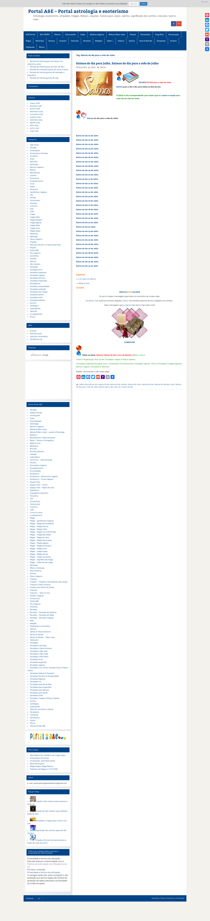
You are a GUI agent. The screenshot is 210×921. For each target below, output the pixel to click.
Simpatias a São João (39, 651)
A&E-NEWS (45, 34)
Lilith (32, 211)
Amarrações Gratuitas (39, 153)
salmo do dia (115, 384)
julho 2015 (34, 125)
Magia (28, 41)
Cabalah (33, 454)
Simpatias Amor (101, 364)
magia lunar (35, 228)
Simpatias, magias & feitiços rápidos (120, 359)
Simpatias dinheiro (37, 278)
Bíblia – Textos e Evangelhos (42, 440)
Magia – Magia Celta (38, 529)
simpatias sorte (36, 297)
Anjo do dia (99, 359)
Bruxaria (33, 449)
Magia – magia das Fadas (40, 535)
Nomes (51, 41)
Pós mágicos (35, 253)
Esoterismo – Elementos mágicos (44, 476)
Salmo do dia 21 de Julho (87, 222)
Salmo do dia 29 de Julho (87, 257)
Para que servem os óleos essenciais (45, 245)
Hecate (33, 198)
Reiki (32, 621)
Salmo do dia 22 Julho (85, 227)
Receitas (87, 41)
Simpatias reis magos (39, 292)
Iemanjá (33, 203)
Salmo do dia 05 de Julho (87, 153)
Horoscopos (173, 34)
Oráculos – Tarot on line (40, 593)
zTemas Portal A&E (37, 726)
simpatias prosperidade (39, 286)
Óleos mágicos (36, 576)
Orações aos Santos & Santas (42, 587)
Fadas (32, 186)
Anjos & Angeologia (85, 359)
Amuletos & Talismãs (100, 367)
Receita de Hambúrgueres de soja (44, 78)
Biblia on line (84, 283)
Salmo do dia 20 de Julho (87, 218)
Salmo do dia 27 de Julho (87, 248)
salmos (105, 296)
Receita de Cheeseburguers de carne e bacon (49, 69)
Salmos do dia (147, 384)
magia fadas (35, 225)
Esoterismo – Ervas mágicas (41, 479)
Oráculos (75, 41)
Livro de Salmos (124, 355)
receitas (33, 259)
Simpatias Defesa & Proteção (42, 673)
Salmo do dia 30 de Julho (87, 262)
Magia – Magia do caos (39, 537)
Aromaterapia (35, 421)
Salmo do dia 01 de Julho (87, 136)
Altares (57, 34)
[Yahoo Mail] (207, 39)
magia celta (35, 217)
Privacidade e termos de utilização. (43, 872)
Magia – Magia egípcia (39, 543)
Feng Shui (159, 34)
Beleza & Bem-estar (117, 34)
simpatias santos (37, 295)
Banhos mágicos (97, 34)
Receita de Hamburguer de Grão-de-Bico (47, 67)
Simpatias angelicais (85, 364)
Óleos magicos (36, 239)
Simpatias (161, 41)
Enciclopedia (35, 471)
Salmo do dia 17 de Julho (87, 205)
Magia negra (35, 231)
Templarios (34, 712)
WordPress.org (36, 339)
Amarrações (70, 34)
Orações (62, 41)
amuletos (34, 156)
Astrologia (34, 424)
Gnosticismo (35, 501)
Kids (31, 209)
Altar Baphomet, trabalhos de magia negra (47, 755)
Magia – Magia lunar (38, 548)
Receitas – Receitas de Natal (42, 615)
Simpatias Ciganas (37, 275)
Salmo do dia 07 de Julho (87, 162)
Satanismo (34, 640)
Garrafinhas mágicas (38, 192)
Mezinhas (40, 41)
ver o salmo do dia (125, 387)
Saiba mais (133, 4)
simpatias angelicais (38, 272)
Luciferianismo (36, 515)
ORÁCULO (123, 292)
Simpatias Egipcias (37, 679)
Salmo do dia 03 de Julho (87, 144)
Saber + (110, 41)
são (96, 301)
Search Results (145, 41)
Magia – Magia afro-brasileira (42, 524)
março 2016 (35, 103)
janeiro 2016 (35, 109)
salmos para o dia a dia (108, 387)
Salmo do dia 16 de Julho (87, 201)
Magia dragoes (36, 220)
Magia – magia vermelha (40, 557)
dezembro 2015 (36, 111)
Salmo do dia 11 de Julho (87, 179)
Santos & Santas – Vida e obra (42, 637)
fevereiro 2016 (36, 106)
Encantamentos (127, 364)
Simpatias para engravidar (40, 687)
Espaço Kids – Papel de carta (42, 488)
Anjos (82, 34)
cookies (33, 175)
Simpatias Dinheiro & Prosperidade (44, 676)
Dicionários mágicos (38, 465)
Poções (33, 247)
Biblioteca (34, 446)
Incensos (33, 206)
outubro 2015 (35, 117)
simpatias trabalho (37, 300)
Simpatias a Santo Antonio (41, 648)
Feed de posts (36, 334)
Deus (126, 301)
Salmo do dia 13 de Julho (87, 188)
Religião (98, 41)
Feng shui (34, 189)
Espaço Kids (35, 482)
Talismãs (33, 311)
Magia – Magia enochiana (40, 546)
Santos (132, 41)
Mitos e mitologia (37, 568)
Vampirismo (35, 718)
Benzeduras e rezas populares (42, 438)
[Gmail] (207, 34)
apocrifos (34, 162)
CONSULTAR (129, 342)
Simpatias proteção (38, 289)
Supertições (35, 707)
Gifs (31, 195)
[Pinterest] (207, 15)
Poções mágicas (37, 596)
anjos (32, 159)
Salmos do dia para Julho (164, 384)
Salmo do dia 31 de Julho (87, 266)
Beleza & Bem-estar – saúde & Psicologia (47, 432)
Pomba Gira (35, 598)
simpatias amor (36, 270)
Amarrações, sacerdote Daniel (42, 761)
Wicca (41, 47)
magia (32, 214)
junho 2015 (34, 128)
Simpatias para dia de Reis (41, 684)
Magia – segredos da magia (41, 560)
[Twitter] (207, 29)
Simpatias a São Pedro (39, 657)
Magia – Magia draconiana (41, 540)
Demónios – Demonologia (41, 460)
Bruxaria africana (37, 451)
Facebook (29, 898)
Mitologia (34, 236)
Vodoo (32, 720)
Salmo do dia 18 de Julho (87, 209)
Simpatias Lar (35, 681)
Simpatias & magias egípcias (169, 364)
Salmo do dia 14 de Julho (87, 192)
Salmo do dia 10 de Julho (87, 175)
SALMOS (142, 82)
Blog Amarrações (37, 764)
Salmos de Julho (134, 384)
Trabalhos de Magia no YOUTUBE (44, 769)
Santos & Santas (36, 634)
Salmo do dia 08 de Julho (87, 166)
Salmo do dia (110, 355)
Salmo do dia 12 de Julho (87, 183)
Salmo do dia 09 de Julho (87, 170)
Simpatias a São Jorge (39, 654)
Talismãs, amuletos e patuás (41, 709)
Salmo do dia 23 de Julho (87, 231)
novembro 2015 (36, 114)
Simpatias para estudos (39, 690)
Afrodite (33, 148)
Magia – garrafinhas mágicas (42, 521)
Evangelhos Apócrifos (39, 493)
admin (93, 67)
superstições (35, 308)
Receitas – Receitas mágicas (42, 618)
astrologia (34, 164)
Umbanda (30, 47)
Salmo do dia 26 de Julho (87, 244)
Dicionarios (34, 178)
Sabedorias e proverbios (40, 626)
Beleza (33, 170)
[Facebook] (207, 24)
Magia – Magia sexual (39, 554)
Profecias (34, 607)
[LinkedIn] (207, 20)
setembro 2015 (36, 120)
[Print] (207, 44)
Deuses (133, 34)
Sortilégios (34, 704)
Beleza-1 (33, 435)
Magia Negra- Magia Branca (41, 766)
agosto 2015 (35, 122)
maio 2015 (34, 131)
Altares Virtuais (36, 413)
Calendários (35, 457)
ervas (32, 184)
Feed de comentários (39, 336)
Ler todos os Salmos (87, 279)
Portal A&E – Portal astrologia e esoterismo (78, 11)
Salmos (121, 41)
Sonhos (173, 41)
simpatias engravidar (38, 281)
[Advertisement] (48, 380)
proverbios (34, 256)
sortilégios (34, 306)
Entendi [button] (143, 4)
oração (172, 95)
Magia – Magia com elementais (43, 532)
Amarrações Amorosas (39, 758)
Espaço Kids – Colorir (39, 485)
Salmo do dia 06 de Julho (87, 157)
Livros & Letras (36, 512)
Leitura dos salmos (86, 384)
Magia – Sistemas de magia (41, 562)
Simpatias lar (35, 283)
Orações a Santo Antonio (40, 585)
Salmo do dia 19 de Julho (87, 214)
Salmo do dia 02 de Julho (87, 140)
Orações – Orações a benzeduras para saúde (48, 582)
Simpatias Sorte (36, 695)
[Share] (207, 49)
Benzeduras (35, 173)
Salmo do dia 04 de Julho (87, 149)
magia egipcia (35, 223)
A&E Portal (30, 34)
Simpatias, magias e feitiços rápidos (44, 698)
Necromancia (35, 571)
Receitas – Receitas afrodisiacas (43, 612)
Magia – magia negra (38, 551)
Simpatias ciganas (142, 364)
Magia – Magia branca (39, 526)
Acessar (33, 331)
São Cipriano (35, 264)
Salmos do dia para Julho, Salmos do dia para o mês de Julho (117, 63)
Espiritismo (34, 490)
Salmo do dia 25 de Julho (87, 240)
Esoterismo (145, 34)
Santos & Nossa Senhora (40, 632)
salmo (164, 95)
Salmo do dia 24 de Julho (87, 235)
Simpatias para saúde (39, 693)
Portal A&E (34, 250)
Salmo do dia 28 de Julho (87, 253)
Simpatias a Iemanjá (38, 645)
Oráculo (128, 305)
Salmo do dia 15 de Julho (87, 196)
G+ (39, 898)
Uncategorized (36, 314)
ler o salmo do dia (102, 384)
